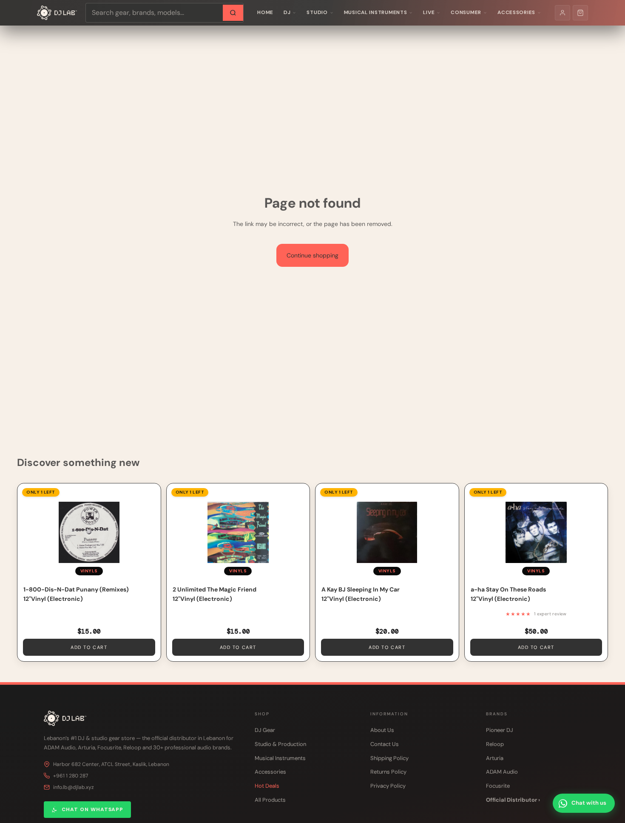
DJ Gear (265, 730)
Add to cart (89, 647)
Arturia (494, 758)
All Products (270, 799)
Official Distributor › (513, 799)
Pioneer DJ (499, 730)
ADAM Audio (502, 771)
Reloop (495, 744)
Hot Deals (267, 785)
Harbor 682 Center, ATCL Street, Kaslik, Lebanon (111, 764)
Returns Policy (388, 771)
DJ (287, 12)
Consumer (466, 12)
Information (389, 714)
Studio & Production (280, 744)
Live (429, 12)
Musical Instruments (375, 12)
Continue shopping (312, 255)
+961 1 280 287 (70, 775)
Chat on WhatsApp (92, 809)
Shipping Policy (389, 758)
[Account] (562, 12)
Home (265, 12)
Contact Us (384, 744)
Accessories (516, 12)
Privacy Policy (388, 785)
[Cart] (580, 12)
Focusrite (498, 785)
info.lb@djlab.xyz (73, 787)
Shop (262, 714)
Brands (497, 714)
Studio (317, 12)
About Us (382, 730)
